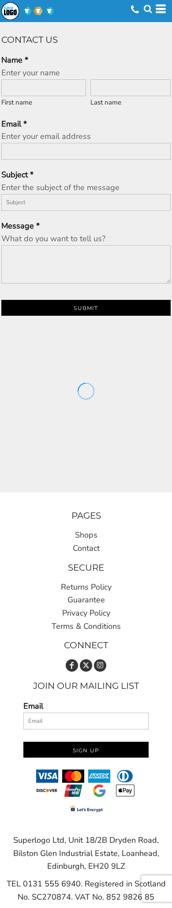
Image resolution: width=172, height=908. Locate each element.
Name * (14, 60)
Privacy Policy (86, 613)
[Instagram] (100, 665)
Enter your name (30, 72)
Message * (20, 225)
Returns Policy (86, 587)
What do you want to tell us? (53, 238)
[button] (147, 8)
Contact (86, 548)
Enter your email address (46, 136)
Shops (86, 535)
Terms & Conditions (86, 626)
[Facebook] (72, 665)
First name (16, 102)
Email (33, 706)
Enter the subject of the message (60, 187)
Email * (14, 124)
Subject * (17, 174)
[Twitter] (86, 665)
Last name (105, 102)
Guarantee (86, 599)
